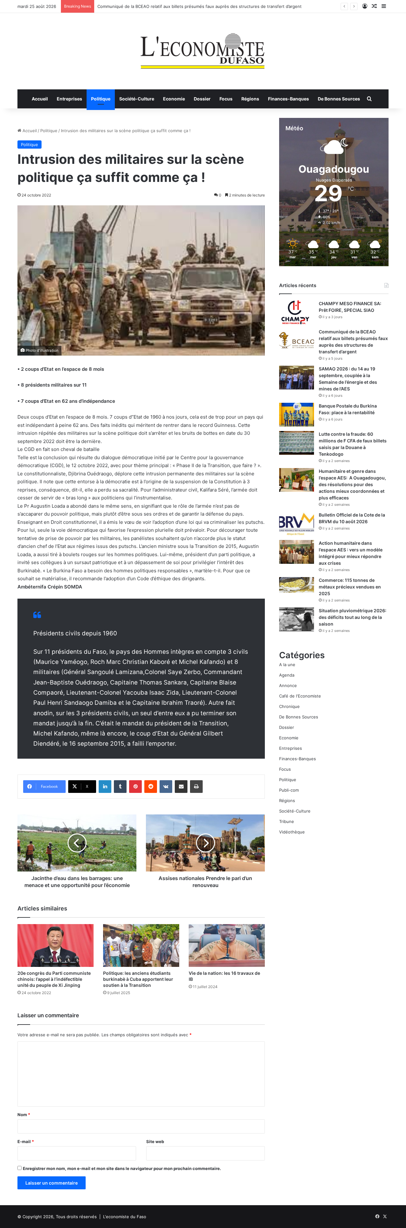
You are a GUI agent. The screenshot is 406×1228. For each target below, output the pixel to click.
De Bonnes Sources (339, 98)
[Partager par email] (181, 786)
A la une (287, 664)
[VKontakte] (166, 786)
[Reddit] (150, 786)
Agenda (286, 675)
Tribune (286, 821)
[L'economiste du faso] (203, 48)
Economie (174, 98)
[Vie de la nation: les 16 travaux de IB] (227, 945)
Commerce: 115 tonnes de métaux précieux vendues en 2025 (350, 586)
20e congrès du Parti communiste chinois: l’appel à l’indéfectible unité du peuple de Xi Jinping (54, 979)
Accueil (40, 98)
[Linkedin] (105, 786)
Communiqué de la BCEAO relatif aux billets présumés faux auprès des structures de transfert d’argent (199, 6)
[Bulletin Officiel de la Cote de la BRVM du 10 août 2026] (296, 524)
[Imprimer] (196, 786)
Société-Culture (136, 98)
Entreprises (69, 98)
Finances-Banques (288, 98)
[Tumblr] (120, 786)
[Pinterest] (135, 786)
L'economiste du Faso (124, 1216)
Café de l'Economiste (300, 695)
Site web (155, 1141)
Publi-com (289, 790)
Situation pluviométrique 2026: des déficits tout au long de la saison (352, 617)
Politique (100, 98)
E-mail (25, 1141)
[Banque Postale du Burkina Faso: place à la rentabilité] (296, 415)
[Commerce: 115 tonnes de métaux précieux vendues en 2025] (296, 585)
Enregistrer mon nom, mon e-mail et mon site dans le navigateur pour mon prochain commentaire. (122, 1168)
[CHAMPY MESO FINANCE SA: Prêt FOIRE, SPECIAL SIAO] (296, 312)
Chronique (289, 706)
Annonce (288, 685)
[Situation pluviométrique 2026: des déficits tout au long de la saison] (296, 619)
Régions (250, 98)
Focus (225, 98)
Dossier (202, 98)
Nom (23, 1114)
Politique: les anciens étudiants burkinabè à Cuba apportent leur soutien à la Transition (138, 979)
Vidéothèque (292, 831)
